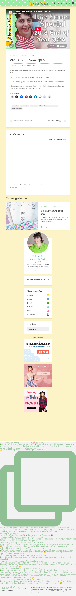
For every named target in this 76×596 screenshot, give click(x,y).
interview (15, 106)
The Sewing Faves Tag (52, 212)
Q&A (40, 106)
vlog (32, 55)
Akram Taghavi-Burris (59, 587)
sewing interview (17, 108)
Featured (15, 55)
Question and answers (50, 106)
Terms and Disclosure (37, 591)
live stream (34, 106)
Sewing (54, 206)
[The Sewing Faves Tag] (22, 216)
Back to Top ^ (35, 593)
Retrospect (24, 55)
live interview (24, 106)
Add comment (27, 65)
